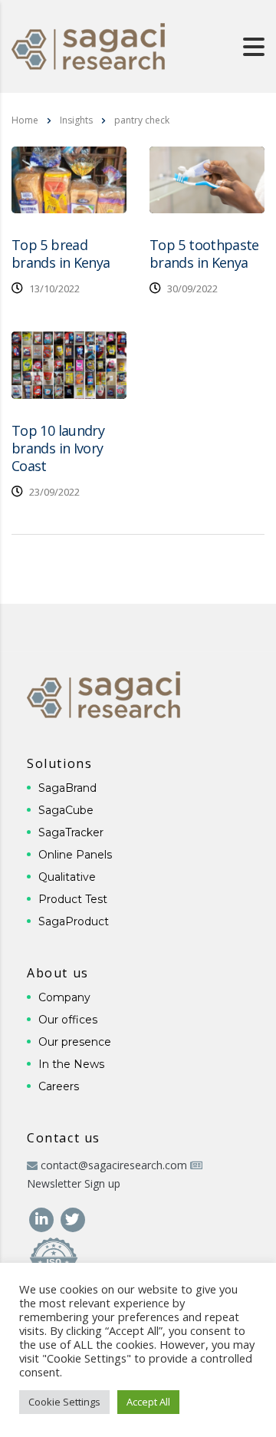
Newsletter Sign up (73, 1183)
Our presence (74, 1042)
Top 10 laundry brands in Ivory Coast (58, 448)
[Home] (88, 45)
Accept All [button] (148, 1402)
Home (25, 120)
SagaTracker (71, 832)
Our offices (67, 1019)
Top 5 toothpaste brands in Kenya (204, 254)
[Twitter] (72, 1218)
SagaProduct (73, 921)
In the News (71, 1064)
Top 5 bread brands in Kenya (61, 254)
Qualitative (67, 877)
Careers (58, 1086)
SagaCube (66, 810)
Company (64, 997)
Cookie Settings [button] (64, 1402)
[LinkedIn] (42, 1218)
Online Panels (75, 855)
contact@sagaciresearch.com (114, 1165)
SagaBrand (67, 788)
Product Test (72, 899)
